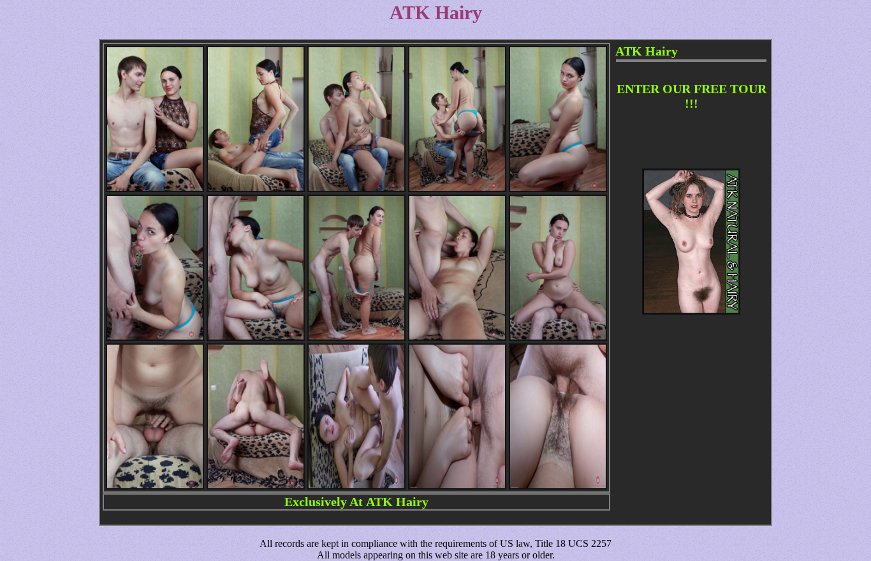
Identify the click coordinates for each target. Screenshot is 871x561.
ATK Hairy (397, 502)
